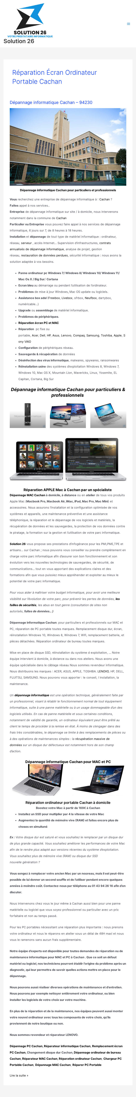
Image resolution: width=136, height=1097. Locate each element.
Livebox (67, 298)
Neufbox (91, 298)
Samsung (92, 335)
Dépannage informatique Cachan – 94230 (51, 102)
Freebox (54, 298)
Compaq (79, 335)
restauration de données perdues (44, 255)
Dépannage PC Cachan (26, 1046)
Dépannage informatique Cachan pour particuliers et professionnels (68, 190)
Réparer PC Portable (86, 1065)
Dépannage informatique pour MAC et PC (68, 762)
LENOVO (103, 671)
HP (49, 335)
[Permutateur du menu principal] (128, 24)
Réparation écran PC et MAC (38, 323)
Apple (118, 335)
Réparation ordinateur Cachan (80, 1058)
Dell (42, 335)
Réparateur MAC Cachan (39, 1058)
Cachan (104, 199)
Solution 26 (19, 41)
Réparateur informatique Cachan (67, 1046)
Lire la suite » (19, 1076)
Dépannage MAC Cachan (27, 495)
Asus (55, 335)
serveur (26, 243)
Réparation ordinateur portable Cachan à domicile (68, 802)
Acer (35, 335)
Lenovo (66, 335)
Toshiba (106, 335)
